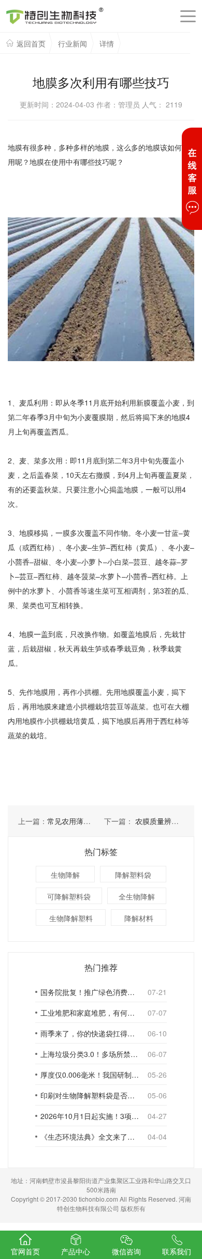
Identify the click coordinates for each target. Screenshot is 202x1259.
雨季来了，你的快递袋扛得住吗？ (89, 1033)
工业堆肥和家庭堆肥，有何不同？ (89, 1012)
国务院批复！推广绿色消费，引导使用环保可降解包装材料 (89, 992)
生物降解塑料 (71, 918)
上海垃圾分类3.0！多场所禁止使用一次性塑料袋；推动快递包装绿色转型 (89, 1054)
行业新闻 (72, 43)
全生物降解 (137, 896)
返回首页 (31, 43)
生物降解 (65, 874)
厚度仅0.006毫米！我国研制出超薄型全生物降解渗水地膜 (89, 1074)
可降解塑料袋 (69, 896)
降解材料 (138, 918)
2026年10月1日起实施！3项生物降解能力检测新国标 (89, 1116)
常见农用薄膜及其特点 (83, 821)
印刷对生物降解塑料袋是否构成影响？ (89, 1095)
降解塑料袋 (133, 874)
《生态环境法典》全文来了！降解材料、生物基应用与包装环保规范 (89, 1136)
